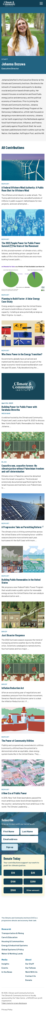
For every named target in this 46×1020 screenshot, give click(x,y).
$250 (33, 881)
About (28, 959)
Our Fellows (30, 968)
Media (4, 959)
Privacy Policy (7, 1010)
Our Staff (29, 963)
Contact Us (30, 976)
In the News (7, 972)
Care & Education (10, 937)
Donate (28, 980)
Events (5, 968)
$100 (13, 881)
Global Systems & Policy (13, 949)
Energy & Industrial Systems (15, 945)
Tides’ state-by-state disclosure (14, 1003)
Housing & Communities (13, 941)
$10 (13, 872)
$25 (33, 872)
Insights (5, 963)
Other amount (32, 890)
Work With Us (31, 972)
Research (6, 929)
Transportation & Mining (13, 933)
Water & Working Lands (12, 953)
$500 (13, 890)
